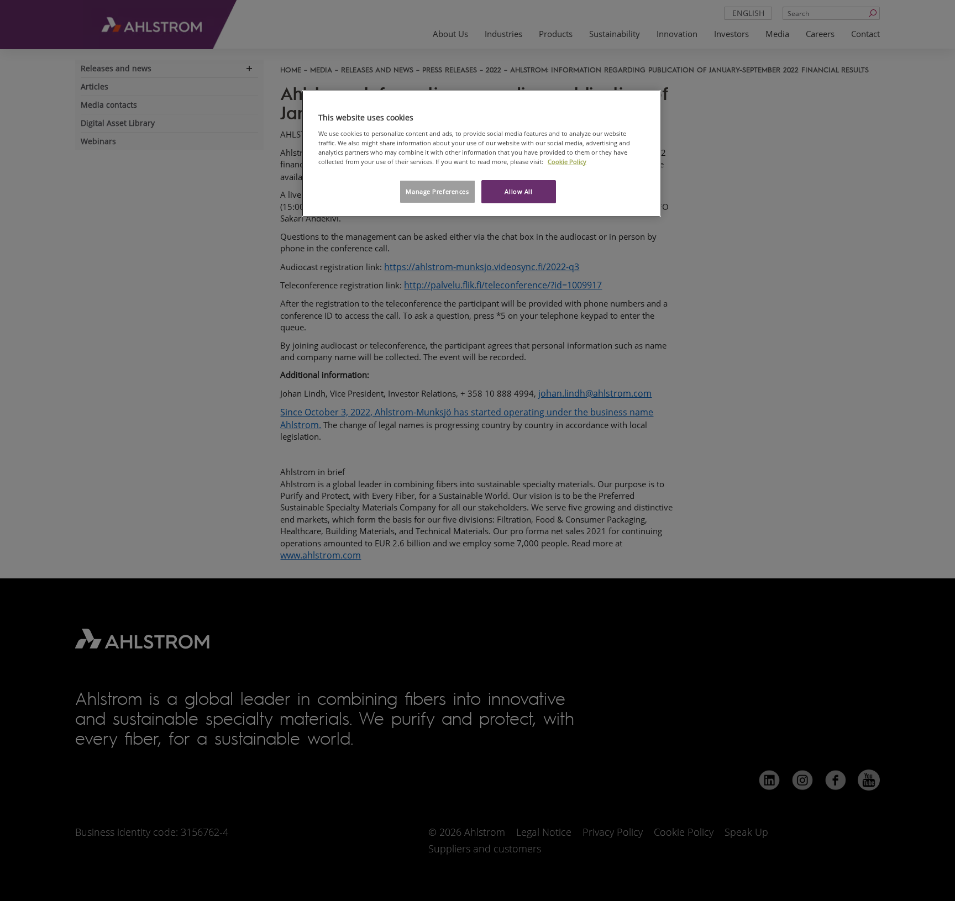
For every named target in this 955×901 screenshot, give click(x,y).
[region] (481, 153)
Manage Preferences (437, 191)
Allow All (518, 191)
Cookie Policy (567, 161)
